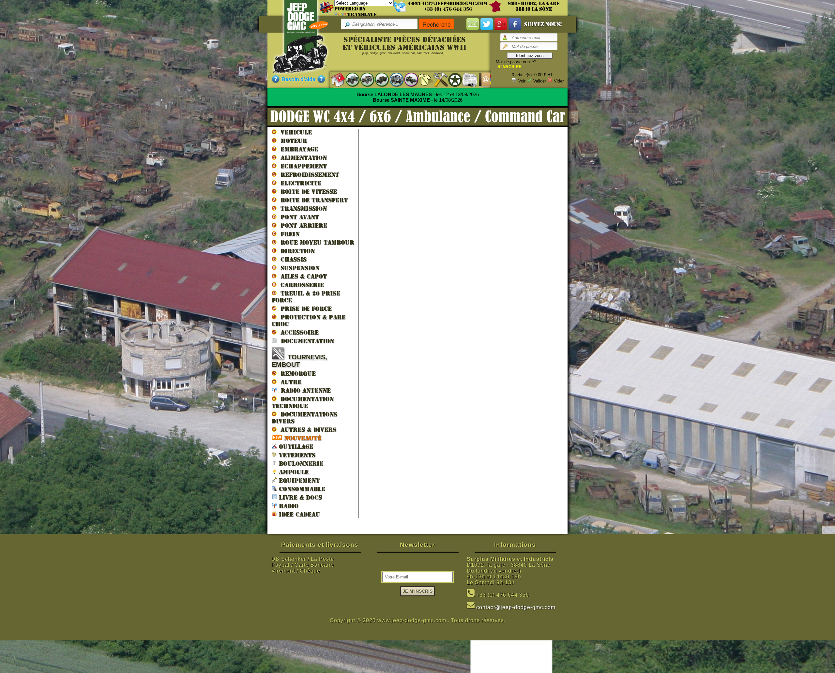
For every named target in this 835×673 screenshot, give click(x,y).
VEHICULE (294, 132)
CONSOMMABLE (301, 488)
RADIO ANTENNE (304, 390)
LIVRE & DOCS (299, 497)
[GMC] (378, 79)
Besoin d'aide (298, 79)
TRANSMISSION (302, 208)
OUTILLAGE (295, 446)
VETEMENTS (296, 455)
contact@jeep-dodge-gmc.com (448, 4)
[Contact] (481, 79)
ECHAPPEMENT (302, 166)
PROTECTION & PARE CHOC (308, 320)
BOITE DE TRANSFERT (312, 200)
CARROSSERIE (300, 284)
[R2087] (393, 79)
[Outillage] (437, 79)
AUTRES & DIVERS (306, 429)
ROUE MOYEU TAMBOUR (315, 242)
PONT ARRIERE (302, 225)
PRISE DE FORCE (304, 308)
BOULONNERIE (300, 463)
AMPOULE (293, 472)
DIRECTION (296, 250)
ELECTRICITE (299, 183)
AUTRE (289, 382)
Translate (361, 15)
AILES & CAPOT (302, 276)
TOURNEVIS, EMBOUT (299, 360)
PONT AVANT (298, 217)
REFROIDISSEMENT (308, 174)
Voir (521, 81)
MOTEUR (292, 140)
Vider (559, 81)
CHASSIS (292, 259)
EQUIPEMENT (298, 480)
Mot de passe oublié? (516, 61)
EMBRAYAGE (297, 149)
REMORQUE (296, 373)
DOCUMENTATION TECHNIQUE (303, 402)
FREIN (288, 234)
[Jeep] (349, 79)
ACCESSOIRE (298, 332)
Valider (539, 81)
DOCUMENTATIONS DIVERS (304, 418)
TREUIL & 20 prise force (306, 297)
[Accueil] (334, 79)
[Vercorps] (422, 79)
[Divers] (452, 79)
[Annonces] (466, 79)
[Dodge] (364, 79)
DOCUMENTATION (305, 340)
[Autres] (408, 79)
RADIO (287, 505)
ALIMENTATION (302, 157)
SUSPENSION (298, 267)
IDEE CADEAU (298, 514)
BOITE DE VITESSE (307, 191)
